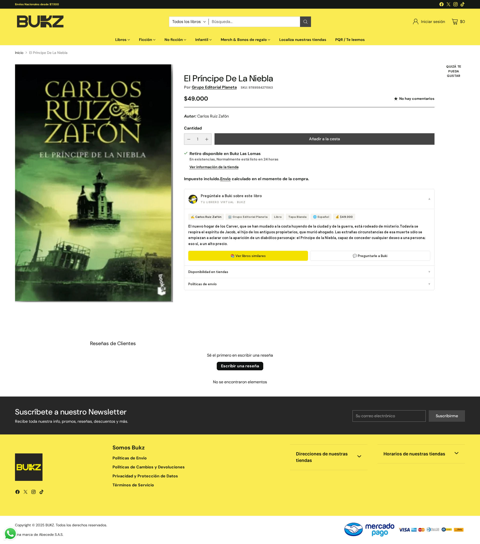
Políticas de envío (309, 284)
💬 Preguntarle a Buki (370, 256)
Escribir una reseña (240, 366)
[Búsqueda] (305, 21)
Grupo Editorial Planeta (214, 87)
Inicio (19, 52)
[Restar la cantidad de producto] (188, 139)
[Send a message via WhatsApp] (10, 534)
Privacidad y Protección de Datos (145, 476)
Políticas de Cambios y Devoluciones (148, 467)
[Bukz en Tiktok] (462, 5)
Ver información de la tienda (214, 167)
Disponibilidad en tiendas (309, 272)
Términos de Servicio (133, 485)
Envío (225, 178)
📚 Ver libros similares (248, 256)
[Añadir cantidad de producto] (206, 139)
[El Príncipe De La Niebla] (94, 183)
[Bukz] (40, 21)
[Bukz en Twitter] (448, 5)
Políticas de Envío (129, 458)
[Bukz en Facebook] (441, 5)
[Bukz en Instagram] (455, 5)
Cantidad (193, 128)
